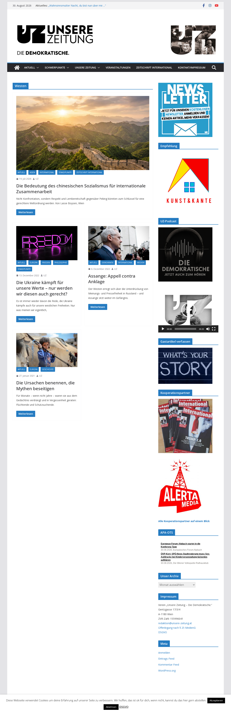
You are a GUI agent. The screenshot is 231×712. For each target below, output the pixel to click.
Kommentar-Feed (168, 664)
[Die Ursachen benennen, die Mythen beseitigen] (46, 350)
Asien (32, 172)
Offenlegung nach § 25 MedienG (177, 627)
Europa (33, 262)
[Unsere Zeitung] (115, 20)
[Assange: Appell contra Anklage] (118, 243)
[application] (188, 310)
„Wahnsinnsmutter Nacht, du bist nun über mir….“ (77, 5)
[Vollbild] (213, 329)
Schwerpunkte (55, 67)
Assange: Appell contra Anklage (111, 278)
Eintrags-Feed (166, 658)
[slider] (185, 329)
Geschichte (48, 369)
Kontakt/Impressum (191, 67)
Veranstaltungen (118, 67)
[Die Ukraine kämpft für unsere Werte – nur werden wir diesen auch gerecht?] (46, 243)
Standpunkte (65, 172)
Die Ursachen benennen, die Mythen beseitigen (45, 385)
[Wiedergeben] (163, 329)
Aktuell (29, 67)
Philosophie (61, 262)
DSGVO (162, 632)
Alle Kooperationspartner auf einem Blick (184, 521)
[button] (37, 67)
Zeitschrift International (89, 172)
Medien (140, 262)
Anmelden (164, 652)
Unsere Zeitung (85, 67)
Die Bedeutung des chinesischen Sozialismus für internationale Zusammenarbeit (81, 188)
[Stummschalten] (208, 329)
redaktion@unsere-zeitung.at (175, 623)
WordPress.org (167, 670)
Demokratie (108, 262)
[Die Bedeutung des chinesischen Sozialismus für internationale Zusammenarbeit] (82, 133)
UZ (37, 178)
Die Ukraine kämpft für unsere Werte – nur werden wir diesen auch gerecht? (44, 288)
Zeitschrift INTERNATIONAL (154, 67)
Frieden (46, 262)
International (47, 172)
